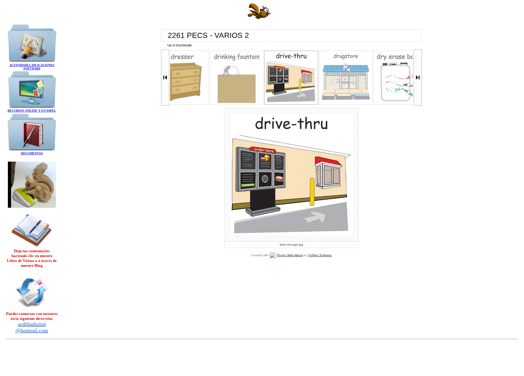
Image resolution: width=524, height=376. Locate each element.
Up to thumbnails (179, 45)
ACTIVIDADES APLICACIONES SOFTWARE (32, 66)
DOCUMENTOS (32, 153)
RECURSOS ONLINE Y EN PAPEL (32, 110)
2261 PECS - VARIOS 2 (208, 35)
